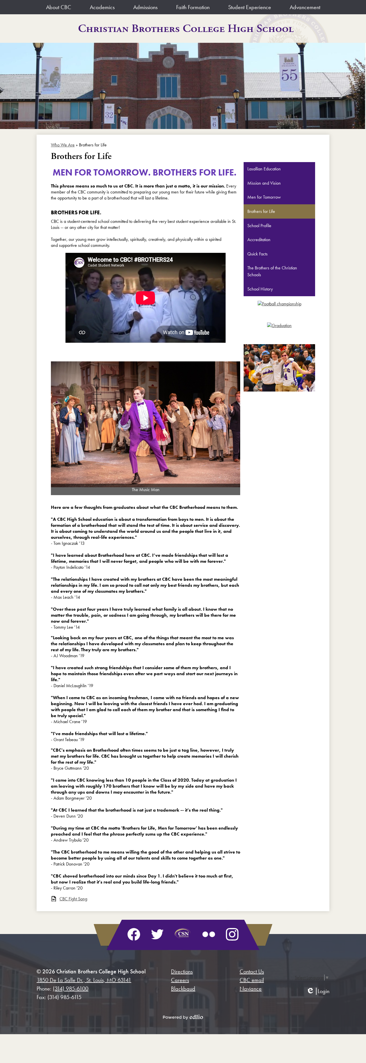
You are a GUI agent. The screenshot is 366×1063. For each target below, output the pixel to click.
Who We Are (63, 145)
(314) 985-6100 (70, 988)
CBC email (252, 980)
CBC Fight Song (73, 898)
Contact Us (252, 971)
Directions (182, 971)
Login (317, 991)
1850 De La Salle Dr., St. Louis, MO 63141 (84, 980)
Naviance (251, 988)
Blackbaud (183, 988)
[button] (58, 7)
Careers (180, 980)
